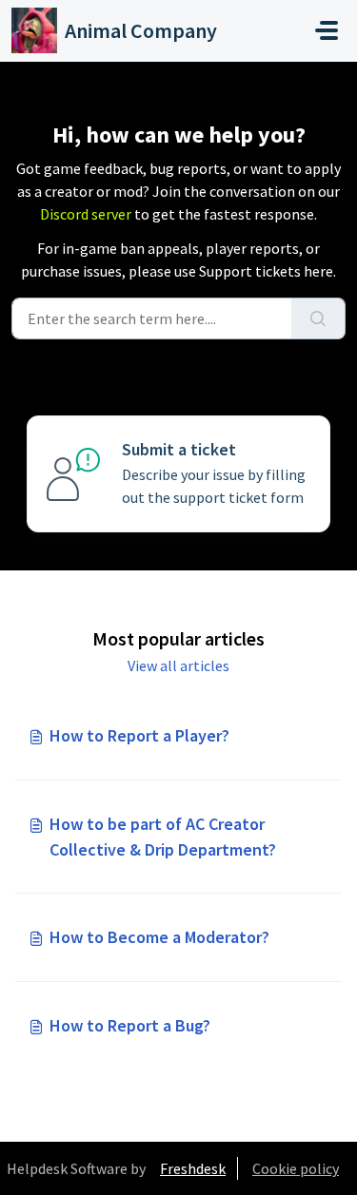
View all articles (178, 665)
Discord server (85, 213)
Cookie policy (295, 1168)
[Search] (318, 318)
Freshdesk (193, 1168)
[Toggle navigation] (326, 30)
